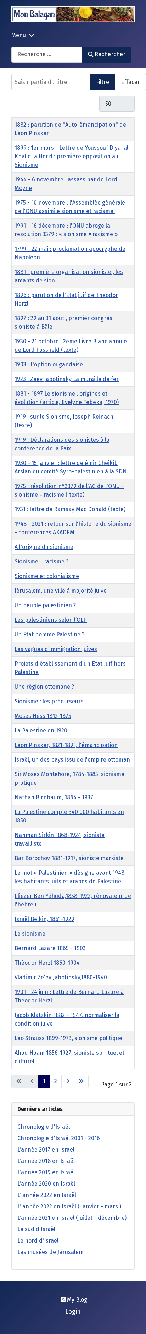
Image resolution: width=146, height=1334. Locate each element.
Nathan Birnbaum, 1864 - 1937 (54, 797)
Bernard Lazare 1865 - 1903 (50, 948)
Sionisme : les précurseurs (49, 701)
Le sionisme (30, 933)
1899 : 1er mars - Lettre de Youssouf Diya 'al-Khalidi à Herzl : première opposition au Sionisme (73, 156)
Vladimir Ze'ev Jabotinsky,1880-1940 (61, 977)
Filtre (102, 82)
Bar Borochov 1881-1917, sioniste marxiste (69, 858)
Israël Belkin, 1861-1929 (44, 919)
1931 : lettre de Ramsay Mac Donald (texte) (70, 509)
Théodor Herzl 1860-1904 (47, 962)
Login (73, 1312)
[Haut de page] (133, 1320)
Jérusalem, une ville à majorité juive (61, 590)
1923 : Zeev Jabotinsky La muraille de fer (67, 379)
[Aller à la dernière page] (81, 1081)
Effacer (130, 82)
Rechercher (110, 54)
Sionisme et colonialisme (47, 576)
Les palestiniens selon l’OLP (51, 619)
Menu (18, 35)
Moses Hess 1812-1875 (43, 716)
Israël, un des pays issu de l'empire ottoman (72, 759)
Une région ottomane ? (44, 686)
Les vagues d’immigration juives (56, 649)
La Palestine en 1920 (41, 730)
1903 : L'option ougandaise (49, 364)
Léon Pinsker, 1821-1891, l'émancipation (66, 745)
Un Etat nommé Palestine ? (49, 634)
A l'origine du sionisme (44, 547)
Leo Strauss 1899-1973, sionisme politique (68, 1038)
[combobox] (46, 55)
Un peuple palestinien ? (45, 605)
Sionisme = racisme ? (41, 561)
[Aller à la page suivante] (67, 1081)
